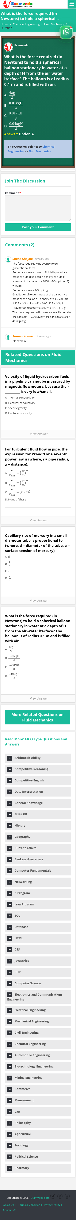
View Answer (38, 434)
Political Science (25, 1156)
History (18, 825)
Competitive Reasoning (30, 769)
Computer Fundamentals (31, 870)
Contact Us (9, 1210)
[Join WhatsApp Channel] (66, 32)
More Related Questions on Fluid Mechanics (37, 717)
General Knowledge (27, 803)
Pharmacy (20, 1168)
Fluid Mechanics (39, 151)
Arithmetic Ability (26, 758)
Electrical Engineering (29, 1010)
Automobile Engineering (31, 1055)
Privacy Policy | (53, 1205)
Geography (21, 837)
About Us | (9, 1205)
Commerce (21, 1089)
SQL (16, 916)
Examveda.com (39, 1198)
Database (20, 927)
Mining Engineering (27, 1078)
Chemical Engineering (29, 1044)
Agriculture (21, 1134)
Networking (22, 882)
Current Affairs (24, 848)
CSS (16, 949)
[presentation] (11, 95)
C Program (21, 893)
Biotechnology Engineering (32, 1066)
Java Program (23, 904)
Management (23, 1100)
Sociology (20, 1145)
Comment (13, 193)
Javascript (20, 961)
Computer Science (26, 983)
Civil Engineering (25, 1032)
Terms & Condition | (30, 1205)
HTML (17, 938)
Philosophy (21, 1123)
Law (16, 1111)
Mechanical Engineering (30, 1021)
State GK (19, 814)
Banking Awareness (27, 859)
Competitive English (28, 780)
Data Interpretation (27, 792)
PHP (16, 972)
